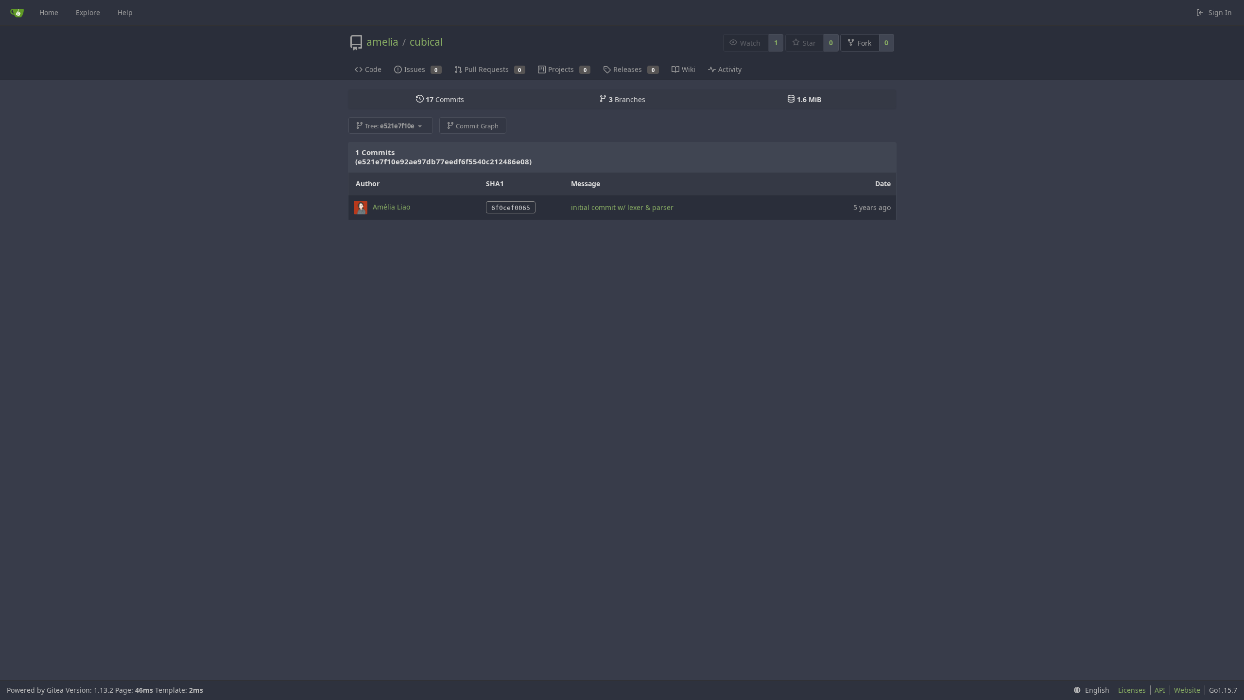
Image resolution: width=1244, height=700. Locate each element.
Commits (445, 99)
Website (1187, 690)
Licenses (1132, 690)
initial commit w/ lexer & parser (622, 207)
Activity (730, 69)
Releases (634, 69)
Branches (627, 99)
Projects (567, 69)
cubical (426, 42)
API (1160, 690)
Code (373, 69)
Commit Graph (477, 126)
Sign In (1220, 12)
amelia (382, 42)
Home (48, 12)
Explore (88, 12)
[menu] (1089, 690)
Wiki (688, 69)
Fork (864, 43)
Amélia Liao (391, 206)
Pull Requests (493, 69)
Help (125, 12)
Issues (421, 69)
